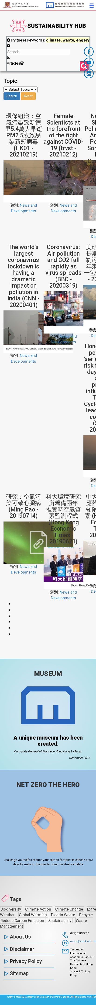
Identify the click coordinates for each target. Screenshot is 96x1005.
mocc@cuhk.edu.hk (83, 941)
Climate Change (69, 909)
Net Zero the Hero (48, 785)
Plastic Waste (63, 914)
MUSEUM (48, 674)
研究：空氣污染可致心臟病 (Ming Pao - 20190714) (23, 506)
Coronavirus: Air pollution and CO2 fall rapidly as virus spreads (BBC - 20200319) (63, 266)
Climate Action (38, 909)
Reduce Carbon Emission (22, 920)
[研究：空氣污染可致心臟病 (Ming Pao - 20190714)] (38, 542)
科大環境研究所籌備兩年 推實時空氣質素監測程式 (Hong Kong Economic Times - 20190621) (65, 519)
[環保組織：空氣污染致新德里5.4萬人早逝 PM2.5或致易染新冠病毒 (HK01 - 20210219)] (38, 181)
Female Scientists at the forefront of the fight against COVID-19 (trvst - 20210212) (63, 135)
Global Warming (33, 914)
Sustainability (60, 920)
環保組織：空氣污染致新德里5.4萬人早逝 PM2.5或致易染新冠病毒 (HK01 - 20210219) (26, 135)
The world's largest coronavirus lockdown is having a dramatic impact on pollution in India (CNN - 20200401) (23, 276)
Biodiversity (11, 909)
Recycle (86, 914)
